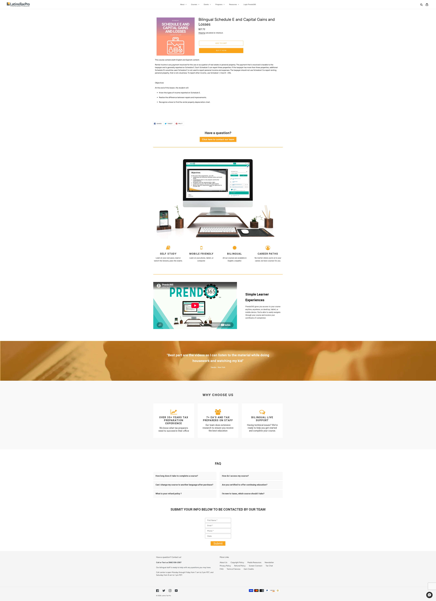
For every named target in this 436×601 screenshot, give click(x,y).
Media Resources (254, 562)
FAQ (221, 569)
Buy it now (221, 50)
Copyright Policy (237, 562)
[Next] (276, 361)
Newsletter (269, 562)
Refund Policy (239, 566)
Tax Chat (269, 566)
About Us (223, 562)
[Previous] (160, 361)
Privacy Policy (225, 566)
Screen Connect (255, 566)
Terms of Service (233, 569)
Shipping (201, 33)
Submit (218, 543)
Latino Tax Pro (166, 595)
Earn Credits (249, 569)
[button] (429, 595)
